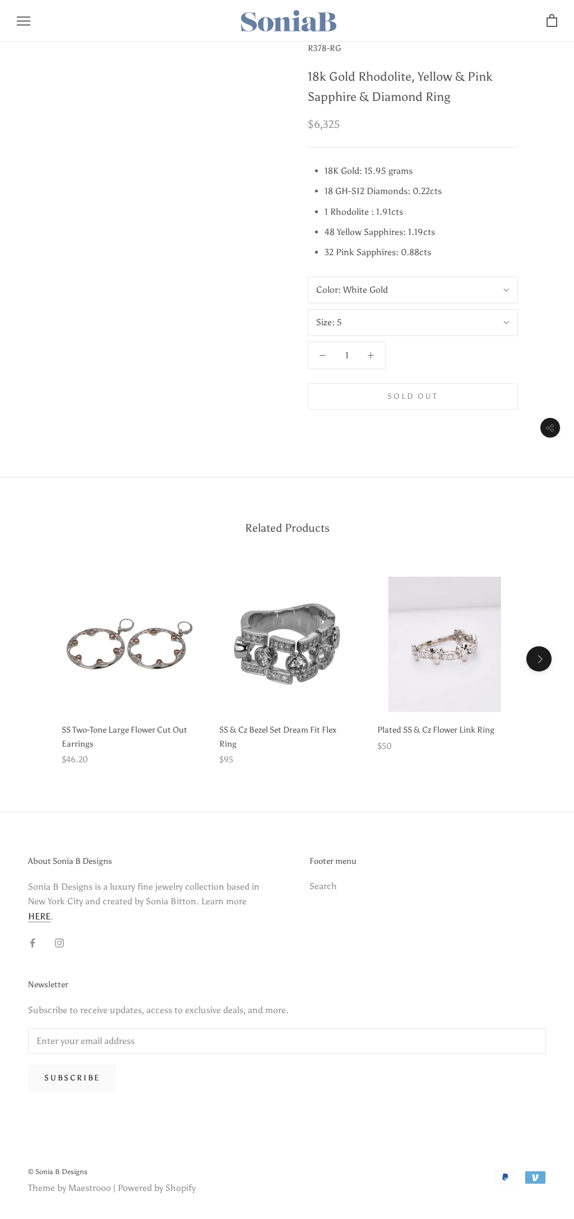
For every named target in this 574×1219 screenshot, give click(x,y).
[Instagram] (59, 942)
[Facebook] (32, 942)
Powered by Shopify (157, 1188)
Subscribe (72, 1078)
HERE (39, 916)
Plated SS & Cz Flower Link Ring (435, 730)
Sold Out (412, 396)
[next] (539, 658)
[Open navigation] (23, 21)
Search (323, 886)
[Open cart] (552, 21)
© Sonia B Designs (57, 1171)
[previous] (35, 658)
